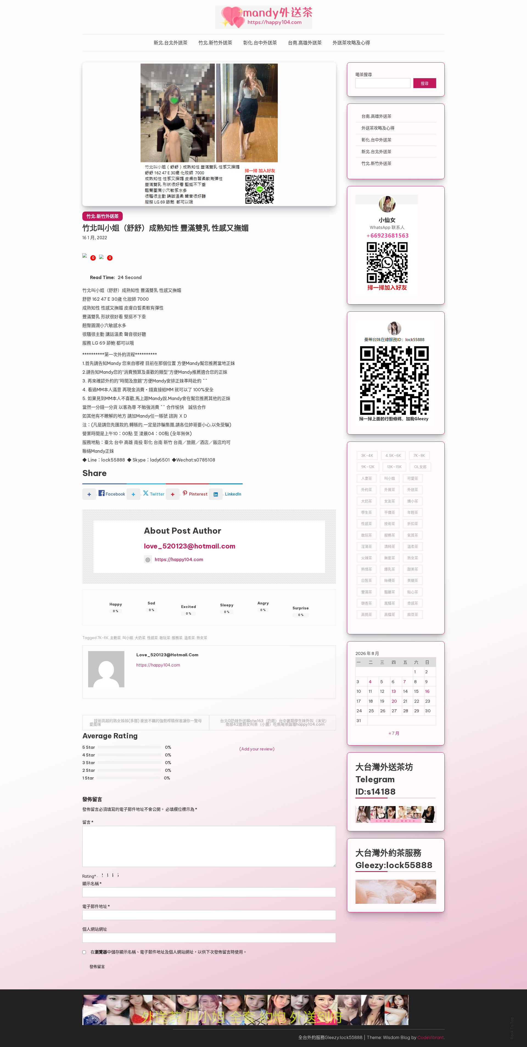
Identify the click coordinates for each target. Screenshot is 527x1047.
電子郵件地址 (96, 906)
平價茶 (389, 512)
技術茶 (389, 523)
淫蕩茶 (366, 546)
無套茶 (389, 558)
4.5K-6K (393, 455)
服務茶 (177, 637)
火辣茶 (366, 558)
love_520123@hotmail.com (190, 546)
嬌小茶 (412, 501)
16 (427, 691)
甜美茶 (412, 569)
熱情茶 (366, 569)
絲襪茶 (389, 580)
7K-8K (102, 637)
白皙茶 (366, 580)
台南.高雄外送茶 (305, 43)
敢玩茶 (164, 637)
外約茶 (366, 489)
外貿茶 (389, 489)
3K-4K (367, 455)
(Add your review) (256, 749)
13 (394, 691)
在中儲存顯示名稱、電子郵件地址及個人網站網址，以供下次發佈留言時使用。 (169, 952)
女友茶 (389, 501)
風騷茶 (389, 603)
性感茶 (152, 637)
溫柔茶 (189, 637)
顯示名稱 (92, 883)
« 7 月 (394, 733)
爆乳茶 (389, 569)
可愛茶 (412, 478)
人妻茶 (366, 478)
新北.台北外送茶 (170, 43)
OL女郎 (420, 467)
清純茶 (389, 546)
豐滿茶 (366, 592)
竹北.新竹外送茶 (215, 43)
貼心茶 (412, 592)
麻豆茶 (412, 614)
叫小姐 (127, 637)
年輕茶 (412, 512)
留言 (87, 822)
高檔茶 (389, 614)
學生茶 (366, 512)
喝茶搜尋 (363, 74)
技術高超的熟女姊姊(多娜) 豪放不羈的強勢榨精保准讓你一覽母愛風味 (145, 722)
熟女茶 (202, 637)
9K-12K (368, 467)
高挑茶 (366, 614)
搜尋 (424, 83)
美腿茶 (412, 580)
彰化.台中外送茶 (260, 43)
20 (394, 701)
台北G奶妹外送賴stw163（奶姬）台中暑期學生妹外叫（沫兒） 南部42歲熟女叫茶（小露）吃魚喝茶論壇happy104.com (274, 722)
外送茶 (412, 489)
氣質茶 (412, 535)
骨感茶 (412, 603)
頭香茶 (366, 603)
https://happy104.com (179, 559)
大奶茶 (140, 637)
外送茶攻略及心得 (351, 43)
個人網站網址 (94, 929)
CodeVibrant (430, 1037)
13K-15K (394, 467)
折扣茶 (412, 523)
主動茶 (115, 637)
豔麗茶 (389, 592)
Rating (89, 876)
